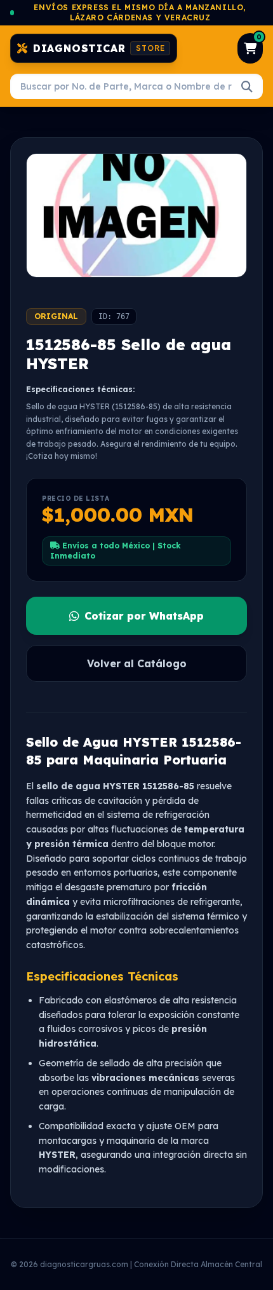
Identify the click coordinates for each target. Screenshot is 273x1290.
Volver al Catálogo (137, 663)
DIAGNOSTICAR (99, 48)
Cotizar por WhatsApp (144, 615)
